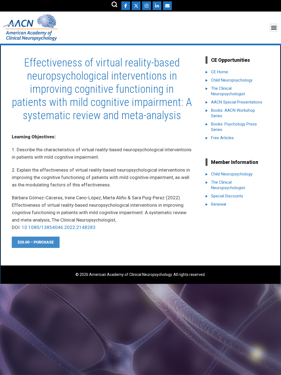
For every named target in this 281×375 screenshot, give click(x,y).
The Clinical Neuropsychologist (228, 91)
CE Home (219, 71)
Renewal (218, 204)
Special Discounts (227, 196)
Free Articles (222, 137)
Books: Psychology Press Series (234, 127)
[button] (273, 27)
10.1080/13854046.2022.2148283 (58, 227)
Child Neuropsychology (231, 80)
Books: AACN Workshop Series (233, 113)
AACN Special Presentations (236, 102)
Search (114, 4)
